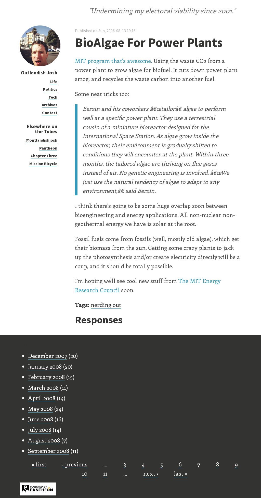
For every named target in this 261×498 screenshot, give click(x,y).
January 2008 (45, 366)
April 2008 (41, 398)
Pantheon (48, 148)
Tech (52, 97)
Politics (50, 89)
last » (180, 473)
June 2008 (40, 419)
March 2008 (43, 387)
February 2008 (46, 377)
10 (84, 473)
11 (105, 473)
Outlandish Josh (39, 72)
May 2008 (40, 408)
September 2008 (48, 450)
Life (53, 81)
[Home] (40, 65)
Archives (49, 104)
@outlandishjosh (41, 140)
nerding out (106, 304)
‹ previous (74, 464)
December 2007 (47, 355)
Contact (49, 112)
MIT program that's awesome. (113, 60)
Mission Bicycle (43, 163)
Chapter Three (44, 155)
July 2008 (39, 429)
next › (150, 473)
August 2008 (44, 440)
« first (39, 464)
